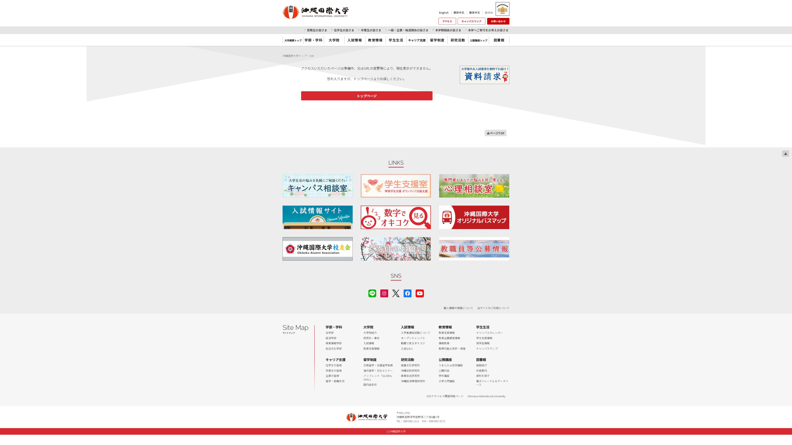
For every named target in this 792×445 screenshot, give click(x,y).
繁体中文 (474, 12)
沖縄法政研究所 (410, 370)
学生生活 (396, 39)
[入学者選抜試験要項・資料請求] (484, 75)
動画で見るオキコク (413, 343)
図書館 (499, 39)
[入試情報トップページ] (318, 217)
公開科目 (444, 370)
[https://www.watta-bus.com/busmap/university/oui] (474, 217)
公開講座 (445, 359)
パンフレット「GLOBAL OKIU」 (377, 377)
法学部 (330, 333)
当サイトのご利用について (493, 308)
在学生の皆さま (344, 30)
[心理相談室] (474, 185)
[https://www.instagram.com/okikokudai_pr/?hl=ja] (384, 292)
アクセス (447, 21)
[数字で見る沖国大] (396, 217)
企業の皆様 (332, 376)
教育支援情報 (371, 348)
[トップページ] (334, 12)
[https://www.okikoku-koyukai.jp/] (318, 248)
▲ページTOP (495, 133)
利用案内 (481, 370)
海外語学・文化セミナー (378, 370)
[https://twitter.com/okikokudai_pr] (396, 292)
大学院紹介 (370, 333)
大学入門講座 (447, 381)
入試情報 (355, 39)
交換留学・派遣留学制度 (378, 365)
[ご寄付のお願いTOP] (396, 248)
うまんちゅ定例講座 (451, 365)
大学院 (334, 39)
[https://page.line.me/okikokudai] (372, 292)
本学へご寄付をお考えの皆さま (488, 30)
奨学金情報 (483, 343)
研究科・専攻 (371, 338)
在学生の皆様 (334, 365)
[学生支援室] (396, 185)
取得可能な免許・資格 (452, 348)
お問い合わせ (498, 21)
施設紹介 (481, 365)
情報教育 (444, 343)
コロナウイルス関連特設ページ (444, 396)
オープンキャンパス (413, 338)
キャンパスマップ (471, 21)
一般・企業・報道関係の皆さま (408, 30)
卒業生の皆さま (371, 30)
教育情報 (375, 39)
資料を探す (483, 376)
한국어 (489, 12)
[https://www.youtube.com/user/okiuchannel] (420, 292)
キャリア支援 (335, 359)
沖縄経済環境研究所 (413, 381)
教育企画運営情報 (449, 338)
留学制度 (437, 39)
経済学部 (331, 338)
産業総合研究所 (410, 376)
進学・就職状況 (335, 381)
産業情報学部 (334, 343)
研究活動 (458, 39)
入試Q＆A (407, 348)
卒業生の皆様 (334, 370)
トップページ (367, 95)
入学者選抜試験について (415, 333)
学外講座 (444, 376)
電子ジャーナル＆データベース (492, 383)
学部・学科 (314, 39)
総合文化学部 (334, 348)
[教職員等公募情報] (474, 248)
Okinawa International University (486, 396)
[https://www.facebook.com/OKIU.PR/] (407, 292)
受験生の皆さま (317, 30)
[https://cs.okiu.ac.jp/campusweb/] (502, 9)
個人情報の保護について (458, 308)
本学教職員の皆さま (448, 30)
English (444, 12)
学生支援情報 (484, 338)
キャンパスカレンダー (489, 333)
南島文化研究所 (410, 365)
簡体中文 (459, 12)
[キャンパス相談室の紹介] (318, 185)
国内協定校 (370, 384)
